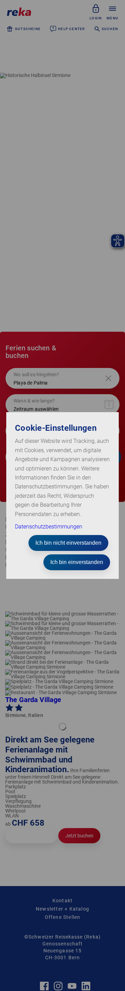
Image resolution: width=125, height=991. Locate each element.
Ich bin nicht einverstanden (68, 543)
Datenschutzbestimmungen (48, 526)
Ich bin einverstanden (76, 562)
